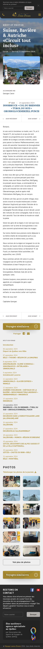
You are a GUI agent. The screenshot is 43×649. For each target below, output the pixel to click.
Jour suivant (32, 119)
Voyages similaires (17, 326)
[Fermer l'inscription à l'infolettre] (38, 5)
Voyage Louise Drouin (13, 646)
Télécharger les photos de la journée (18, 472)
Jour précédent (11, 119)
